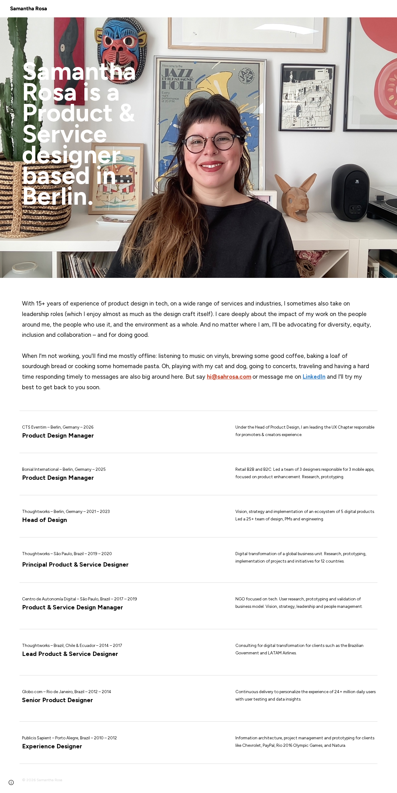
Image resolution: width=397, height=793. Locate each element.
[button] (11, 782)
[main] (107, 147)
